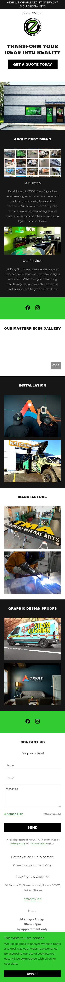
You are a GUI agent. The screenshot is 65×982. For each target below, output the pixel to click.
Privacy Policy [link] (18, 843)
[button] (5, 813)
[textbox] (32, 763)
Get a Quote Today (32, 64)
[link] (32, 26)
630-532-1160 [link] (32, 13)
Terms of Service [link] (39, 843)
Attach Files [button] (15, 813)
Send (32, 827)
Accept (32, 974)
